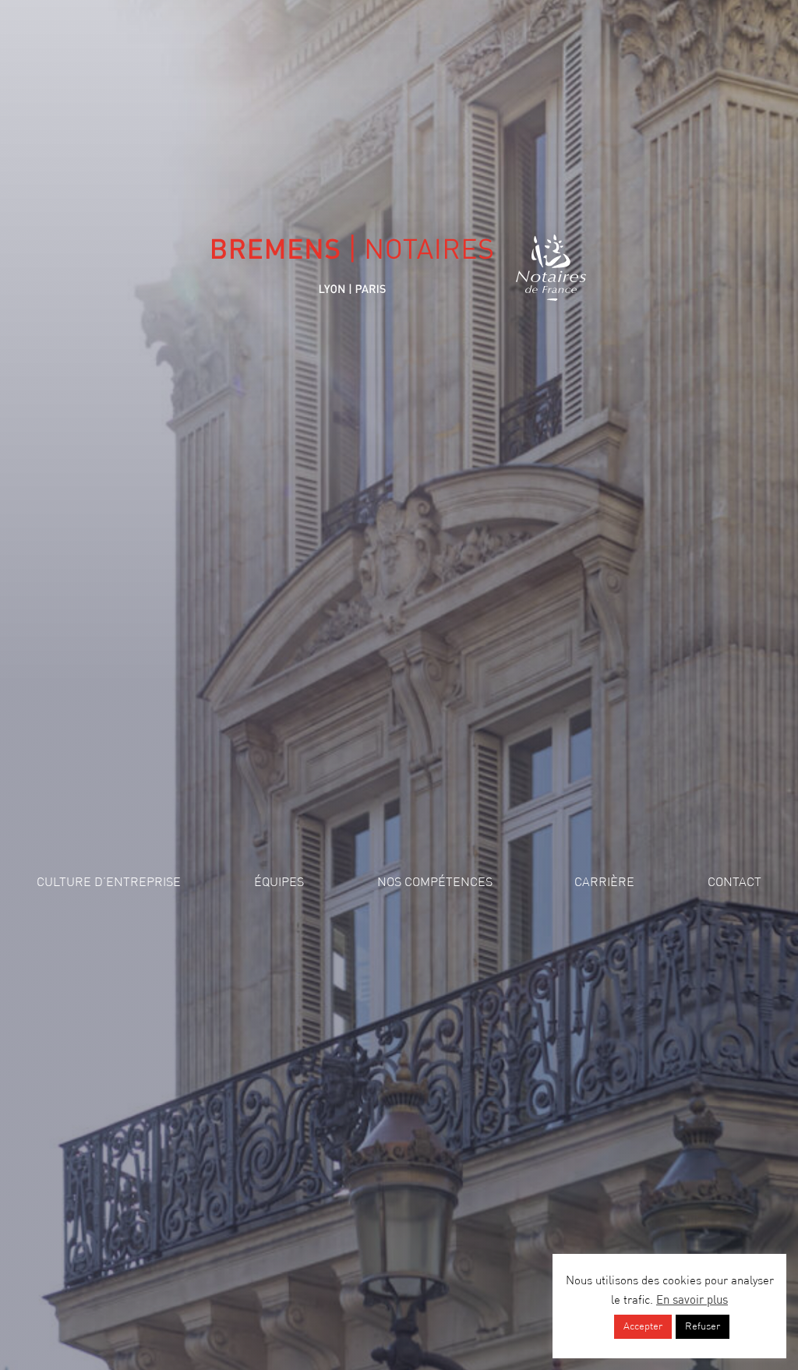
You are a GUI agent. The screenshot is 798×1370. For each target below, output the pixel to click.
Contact (734, 883)
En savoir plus (692, 1300)
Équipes (279, 883)
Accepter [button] (642, 1327)
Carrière (604, 883)
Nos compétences (435, 883)
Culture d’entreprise (109, 883)
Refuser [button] (702, 1327)
